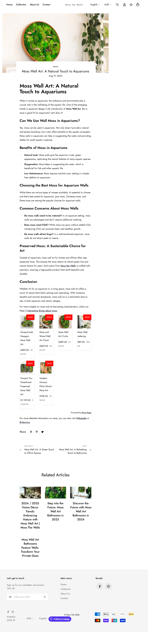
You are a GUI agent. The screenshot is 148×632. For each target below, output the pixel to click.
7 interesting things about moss (41, 310)
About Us (34, 4)
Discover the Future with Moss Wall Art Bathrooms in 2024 (80, 511)
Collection (21, 4)
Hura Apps (86, 412)
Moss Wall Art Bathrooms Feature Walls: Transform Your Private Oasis (30, 548)
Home (9, 4)
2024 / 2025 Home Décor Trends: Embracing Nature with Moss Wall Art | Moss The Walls (30, 515)
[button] (137, 4)
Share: (23, 431)
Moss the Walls (68, 265)
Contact (46, 4)
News (55, 67)
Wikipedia (81, 418)
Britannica (25, 422)
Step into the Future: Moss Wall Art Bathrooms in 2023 (55, 511)
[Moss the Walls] (74, 4)
